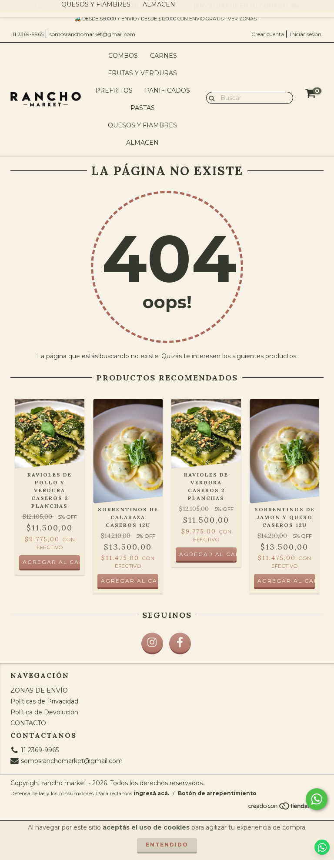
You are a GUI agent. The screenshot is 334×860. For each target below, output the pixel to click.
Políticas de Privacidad (44, 701)
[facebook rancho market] (180, 643)
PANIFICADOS (167, 90)
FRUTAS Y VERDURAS (142, 73)
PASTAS (142, 108)
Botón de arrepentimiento (217, 793)
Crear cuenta (267, 34)
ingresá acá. (151, 793)
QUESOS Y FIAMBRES (142, 125)
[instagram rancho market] (152, 643)
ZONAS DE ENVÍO (39, 690)
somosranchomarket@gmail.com (92, 34)
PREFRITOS (114, 90)
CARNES (163, 56)
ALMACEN (142, 143)
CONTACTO (28, 723)
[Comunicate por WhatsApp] (316, 799)
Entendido (167, 844)
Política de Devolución (44, 712)
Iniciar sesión (305, 34)
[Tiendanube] (285, 808)
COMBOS (123, 56)
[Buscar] (210, 97)
